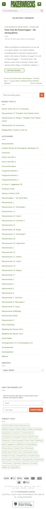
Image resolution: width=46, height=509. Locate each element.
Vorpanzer (7, 83)
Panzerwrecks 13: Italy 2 (11, 216)
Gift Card (15, 488)
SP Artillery (17, 460)
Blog (17, 486)
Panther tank (6, 452)
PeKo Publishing (8, 324)
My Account (9, 486)
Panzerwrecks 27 (8, 275)
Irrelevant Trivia (8, 189)
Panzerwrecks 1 (8, 202)
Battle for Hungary (8, 429)
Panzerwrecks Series (10, 315)
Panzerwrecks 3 (8, 279)
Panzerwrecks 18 (8, 238)
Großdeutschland (26, 81)
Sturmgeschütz (28, 460)
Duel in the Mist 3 (9, 161)
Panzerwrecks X (8, 320)
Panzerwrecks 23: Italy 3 (11, 261)
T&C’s (38, 486)
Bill (21, 486)
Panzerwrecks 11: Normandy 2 (14, 207)
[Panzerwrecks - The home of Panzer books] (23, 4)
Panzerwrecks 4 (8, 284)
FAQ (33, 486)
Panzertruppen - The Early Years (28, 27)
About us (27, 486)
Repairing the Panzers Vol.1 (12, 329)
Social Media (7, 338)
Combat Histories (27, 433)
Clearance (16, 433)
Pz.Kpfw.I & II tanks (8, 456)
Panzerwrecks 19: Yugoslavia (13, 243)
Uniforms (26, 463)
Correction (6, 152)
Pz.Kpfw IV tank (34, 456)
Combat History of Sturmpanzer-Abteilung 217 (20, 148)
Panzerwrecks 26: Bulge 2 (12, 270)
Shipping (24, 488)
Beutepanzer (6, 433)
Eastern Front (33, 437)
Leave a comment (36, 83)
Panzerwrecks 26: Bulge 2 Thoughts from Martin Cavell (21, 119)
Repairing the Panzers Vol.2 (12, 333)
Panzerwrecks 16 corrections (13, 125)
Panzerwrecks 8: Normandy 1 (13, 302)
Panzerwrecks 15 (8, 225)
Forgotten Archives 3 (10, 180)
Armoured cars (24, 425)
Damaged (17, 437)
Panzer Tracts (17, 452)
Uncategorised (7, 347)
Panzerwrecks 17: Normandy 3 (14, 234)
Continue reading (14, 70)
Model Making (31, 444)
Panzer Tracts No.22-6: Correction (15, 109)
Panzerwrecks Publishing (11, 311)
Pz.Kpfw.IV (35, 81)
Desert (24, 437)
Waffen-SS (5, 467)
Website (5, 356)
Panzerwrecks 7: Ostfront (12, 297)
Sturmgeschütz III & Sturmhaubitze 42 (17, 343)
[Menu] (4, 4)
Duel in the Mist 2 (9, 157)
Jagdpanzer (11, 444)
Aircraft (4, 425)
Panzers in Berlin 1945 (11, 193)
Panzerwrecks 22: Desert (12, 256)
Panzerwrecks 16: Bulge (11, 229)
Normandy (29, 448)
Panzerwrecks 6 (8, 293)
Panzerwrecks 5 (8, 288)
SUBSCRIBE (36, 410)
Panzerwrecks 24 (8, 266)
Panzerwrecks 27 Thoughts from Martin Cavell (20, 113)
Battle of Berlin (22, 429)
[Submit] (42, 11)
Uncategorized (7, 352)
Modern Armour (7, 448)
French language (17, 441)
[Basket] (39, 4)
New (22, 448)
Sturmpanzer (39, 460)
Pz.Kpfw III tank (22, 456)
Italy (3, 444)
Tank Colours (6, 463)
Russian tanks (6, 460)
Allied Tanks (13, 425)
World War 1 (15, 467)
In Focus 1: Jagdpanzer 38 (12, 184)
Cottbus (17, 81)
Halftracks (39, 441)
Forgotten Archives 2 (10, 175)
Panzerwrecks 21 (8, 252)
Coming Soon (6, 437)
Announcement (8, 143)
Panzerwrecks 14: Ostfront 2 (13, 220)
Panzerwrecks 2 (8, 247)
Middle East (21, 444)
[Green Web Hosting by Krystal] (23, 504)
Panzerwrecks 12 (8, 211)
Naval (17, 448)
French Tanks (29, 441)
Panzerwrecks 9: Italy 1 (11, 306)
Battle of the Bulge (35, 429)
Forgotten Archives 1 (10, 171)
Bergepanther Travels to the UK (14, 130)
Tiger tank (17, 463)
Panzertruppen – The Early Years (14, 198)
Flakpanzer (6, 441)
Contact (31, 488)
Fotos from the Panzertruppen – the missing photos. (20, 31)
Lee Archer (30, 39)
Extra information (9, 166)
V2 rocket (34, 463)
